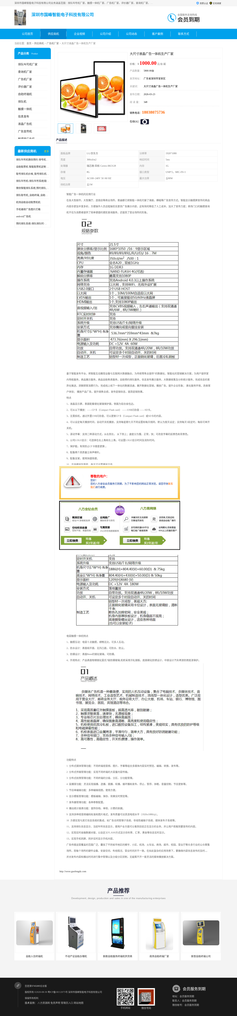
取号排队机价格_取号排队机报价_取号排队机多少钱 (32, 174)
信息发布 (23, 116)
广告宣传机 (25, 131)
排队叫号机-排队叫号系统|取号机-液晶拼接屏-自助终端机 (32, 181)
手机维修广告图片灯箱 (28, 209)
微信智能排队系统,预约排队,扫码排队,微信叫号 (32, 188)
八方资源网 (44, 1003)
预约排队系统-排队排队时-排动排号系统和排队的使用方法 (32, 223)
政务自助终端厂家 (117, 956)
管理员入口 (67, 1003)
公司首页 (27, 33)
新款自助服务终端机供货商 (76, 956)
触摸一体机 (25, 109)
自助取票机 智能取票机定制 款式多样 (32, 166)
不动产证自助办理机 (34, 956)
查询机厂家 (25, 71)
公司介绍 (105, 33)
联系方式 (183, 33)
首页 (29, 43)
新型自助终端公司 (159, 956)
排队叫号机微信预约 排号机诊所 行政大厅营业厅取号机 (32, 159)
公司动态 (131, 33)
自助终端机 (25, 94)
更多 (46, 151)
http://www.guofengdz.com (73, 871)
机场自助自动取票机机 (28, 202)
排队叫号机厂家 (27, 64)
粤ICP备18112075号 (58, 992)
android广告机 (23, 216)
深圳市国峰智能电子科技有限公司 (85, 992)
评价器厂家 (25, 86)
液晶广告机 (25, 123)
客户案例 (157, 33)
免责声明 (55, 1003)
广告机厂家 (53, 43)
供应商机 (53, 33)
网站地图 (78, 1003)
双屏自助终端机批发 (201, 956)
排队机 (22, 101)
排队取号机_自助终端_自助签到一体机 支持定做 (32, 195)
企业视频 (79, 33)
